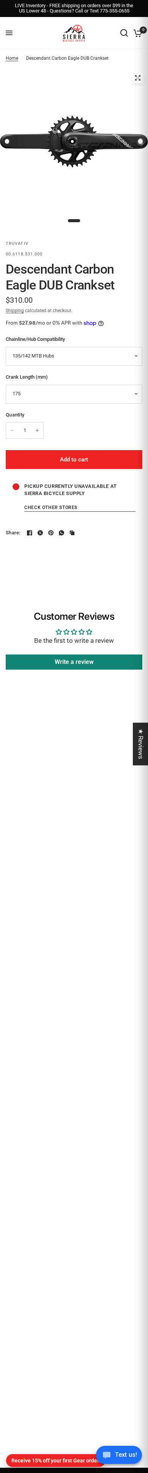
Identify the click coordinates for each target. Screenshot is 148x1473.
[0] (136, 33)
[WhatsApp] (61, 532)
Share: (13, 532)
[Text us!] (119, 1457)
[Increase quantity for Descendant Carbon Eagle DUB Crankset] (37, 430)
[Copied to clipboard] (72, 532)
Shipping (15, 310)
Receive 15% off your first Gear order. (55, 1461)
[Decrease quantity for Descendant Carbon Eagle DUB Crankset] (12, 430)
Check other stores (50, 507)
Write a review (74, 661)
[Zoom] (137, 78)
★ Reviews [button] (141, 744)
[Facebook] (29, 532)
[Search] (124, 33)
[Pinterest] (50, 532)
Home (12, 58)
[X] (40, 532)
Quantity (15, 415)
